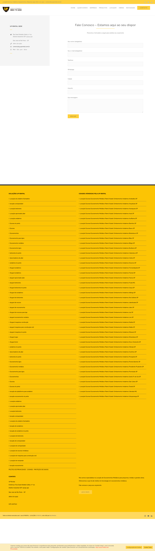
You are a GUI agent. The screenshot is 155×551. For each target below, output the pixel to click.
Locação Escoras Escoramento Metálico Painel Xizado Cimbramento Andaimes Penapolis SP (108, 357)
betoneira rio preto (15, 253)
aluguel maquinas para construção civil (22, 327)
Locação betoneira (15, 208)
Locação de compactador (18, 446)
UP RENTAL (39, 515)
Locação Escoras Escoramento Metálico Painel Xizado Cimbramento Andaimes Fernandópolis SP (110, 268)
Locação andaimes (15, 218)
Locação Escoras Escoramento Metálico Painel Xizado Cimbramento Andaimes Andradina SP (108, 199)
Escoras (12, 228)
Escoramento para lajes (17, 238)
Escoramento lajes (15, 248)
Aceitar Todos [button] (148, 547)
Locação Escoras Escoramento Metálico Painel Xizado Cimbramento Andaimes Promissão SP (108, 371)
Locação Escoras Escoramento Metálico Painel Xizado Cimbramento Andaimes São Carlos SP (109, 381)
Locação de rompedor (17, 460)
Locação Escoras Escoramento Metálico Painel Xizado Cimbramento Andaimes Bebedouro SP (109, 233)
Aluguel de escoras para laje (18, 312)
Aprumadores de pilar (16, 258)
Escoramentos (14, 233)
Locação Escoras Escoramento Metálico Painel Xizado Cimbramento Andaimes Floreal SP (107, 273)
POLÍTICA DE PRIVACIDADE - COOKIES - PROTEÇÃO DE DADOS (28, 469)
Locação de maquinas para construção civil (23, 455)
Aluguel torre (14, 342)
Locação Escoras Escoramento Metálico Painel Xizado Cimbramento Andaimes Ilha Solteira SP (109, 297)
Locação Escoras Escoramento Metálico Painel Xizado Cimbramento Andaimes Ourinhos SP (108, 352)
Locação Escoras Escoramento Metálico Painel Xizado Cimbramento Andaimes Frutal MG (107, 283)
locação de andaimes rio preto (19, 431)
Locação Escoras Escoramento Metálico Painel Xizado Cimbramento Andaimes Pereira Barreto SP (110, 362)
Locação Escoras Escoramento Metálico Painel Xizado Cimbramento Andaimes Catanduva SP (109, 253)
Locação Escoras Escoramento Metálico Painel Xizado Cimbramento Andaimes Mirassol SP (108, 332)
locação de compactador (17, 441)
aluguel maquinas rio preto (18, 332)
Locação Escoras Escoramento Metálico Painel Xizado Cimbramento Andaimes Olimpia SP (108, 347)
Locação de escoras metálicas (19, 451)
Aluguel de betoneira (16, 297)
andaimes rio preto (15, 263)
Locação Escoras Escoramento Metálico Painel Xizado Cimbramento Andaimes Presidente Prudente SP (112, 367)
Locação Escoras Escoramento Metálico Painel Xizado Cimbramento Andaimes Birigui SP (107, 243)
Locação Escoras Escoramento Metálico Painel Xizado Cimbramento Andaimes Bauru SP (107, 228)
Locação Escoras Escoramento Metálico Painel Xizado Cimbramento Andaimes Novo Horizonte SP (110, 342)
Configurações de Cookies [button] (134, 547)
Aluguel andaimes (15, 268)
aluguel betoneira (15, 283)
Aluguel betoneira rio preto (18, 288)
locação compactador (16, 203)
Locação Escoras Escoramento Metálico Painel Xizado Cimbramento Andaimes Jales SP (107, 307)
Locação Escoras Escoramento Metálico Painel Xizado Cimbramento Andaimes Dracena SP (108, 263)
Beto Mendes (53, 515)
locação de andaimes (16, 426)
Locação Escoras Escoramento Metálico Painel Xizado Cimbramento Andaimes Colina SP (107, 258)
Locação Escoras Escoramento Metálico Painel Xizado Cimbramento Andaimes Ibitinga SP (107, 292)
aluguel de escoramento (17, 307)
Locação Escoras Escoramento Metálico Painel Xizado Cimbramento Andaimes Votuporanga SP (109, 396)
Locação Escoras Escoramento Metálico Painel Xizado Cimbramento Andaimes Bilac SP (107, 238)
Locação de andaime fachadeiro (20, 199)
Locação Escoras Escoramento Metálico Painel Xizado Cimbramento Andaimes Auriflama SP (108, 218)
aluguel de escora (15, 302)
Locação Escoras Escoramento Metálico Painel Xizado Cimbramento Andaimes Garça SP (107, 288)
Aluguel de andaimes (16, 292)
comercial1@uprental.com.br (53, 2)
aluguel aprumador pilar (17, 278)
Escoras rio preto (15, 223)
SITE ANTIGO (13, 504)
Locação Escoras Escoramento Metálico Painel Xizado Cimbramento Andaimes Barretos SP (108, 223)
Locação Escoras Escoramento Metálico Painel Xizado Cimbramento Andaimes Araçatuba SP (108, 203)
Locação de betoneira (16, 436)
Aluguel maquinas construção (19, 322)
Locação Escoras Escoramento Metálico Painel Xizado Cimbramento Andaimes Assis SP (107, 213)
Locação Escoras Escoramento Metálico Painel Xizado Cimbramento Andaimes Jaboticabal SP (109, 302)
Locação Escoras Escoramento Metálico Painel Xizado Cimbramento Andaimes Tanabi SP (107, 386)
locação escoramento (16, 465)
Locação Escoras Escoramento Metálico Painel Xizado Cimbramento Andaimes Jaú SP (106, 312)
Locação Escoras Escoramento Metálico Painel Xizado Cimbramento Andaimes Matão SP (107, 327)
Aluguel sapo (14, 337)
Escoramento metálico (17, 243)
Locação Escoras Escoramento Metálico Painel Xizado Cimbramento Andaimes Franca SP (107, 278)
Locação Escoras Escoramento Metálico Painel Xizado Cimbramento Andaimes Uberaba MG (108, 391)
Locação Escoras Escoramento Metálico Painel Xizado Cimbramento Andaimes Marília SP (107, 322)
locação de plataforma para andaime (21, 391)
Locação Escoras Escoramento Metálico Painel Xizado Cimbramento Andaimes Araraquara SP (109, 208)
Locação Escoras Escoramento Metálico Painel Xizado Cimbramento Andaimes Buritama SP (108, 248)
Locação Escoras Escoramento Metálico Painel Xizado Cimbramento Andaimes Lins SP (106, 317)
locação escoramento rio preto (19, 396)
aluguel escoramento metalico (19, 317)
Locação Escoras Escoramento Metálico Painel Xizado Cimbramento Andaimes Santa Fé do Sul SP (110, 376)
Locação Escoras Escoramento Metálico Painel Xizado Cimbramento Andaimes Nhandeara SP (109, 337)
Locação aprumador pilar (17, 213)
